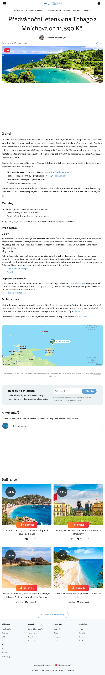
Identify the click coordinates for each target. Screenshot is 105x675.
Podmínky (34, 670)
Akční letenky (19, 10)
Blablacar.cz (81, 316)
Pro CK (81, 641)
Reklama (62, 670)
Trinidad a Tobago (35, 10)
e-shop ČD (79, 311)
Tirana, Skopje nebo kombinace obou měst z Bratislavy (78, 532)
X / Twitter (57, 641)
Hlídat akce (89, 391)
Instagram (57, 637)
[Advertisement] (52, 111)
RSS (55, 645)
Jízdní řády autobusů (16, 292)
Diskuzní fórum (33, 633)
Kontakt (82, 633)
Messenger (57, 633)
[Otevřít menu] (5, 3)
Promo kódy (6, 657)
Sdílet (100, 43)
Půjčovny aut (79, 283)
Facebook (57, 629)
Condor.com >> (62, 172)
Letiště (4, 637)
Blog (3, 649)
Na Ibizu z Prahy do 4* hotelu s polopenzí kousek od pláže (27, 532)
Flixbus (36, 305)
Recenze (5, 653)
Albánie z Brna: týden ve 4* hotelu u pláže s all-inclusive (78, 595)
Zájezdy (4, 645)
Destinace (5, 633)
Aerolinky (5, 641)
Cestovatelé (32, 641)
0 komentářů (22, 43)
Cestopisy (31, 637)
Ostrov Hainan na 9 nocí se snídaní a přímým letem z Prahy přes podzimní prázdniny (26, 595)
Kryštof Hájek (60, 37)
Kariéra (82, 637)
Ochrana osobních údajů (48, 670)
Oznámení (70, 670)
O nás (81, 629)
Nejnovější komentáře (35, 629)
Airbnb (10, 272)
